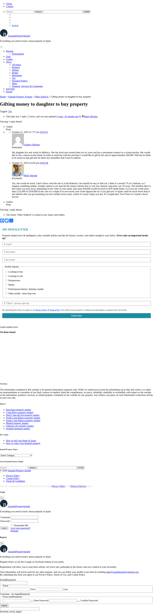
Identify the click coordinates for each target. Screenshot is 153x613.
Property (16, 67)
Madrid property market (17, 423)
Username (5, 517)
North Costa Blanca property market (23, 418)
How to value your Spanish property (23, 443)
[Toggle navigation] (1, 46)
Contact (9, 6)
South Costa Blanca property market (23, 420)
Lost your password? (20, 528)
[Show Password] (32, 601)
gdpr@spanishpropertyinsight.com (122, 572)
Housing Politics (19, 81)
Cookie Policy (12, 478)
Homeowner (14, 280)
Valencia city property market (20, 426)
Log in (15, 25)
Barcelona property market (18, 409)
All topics (16, 64)
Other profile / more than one (22, 293)
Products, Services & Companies (27, 86)
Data (8, 56)
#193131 (44, 132)
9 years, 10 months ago (67, 116)
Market (15, 70)
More (14, 83)
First (33, 589)
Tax (14, 78)
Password (5, 521)
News (9, 62)
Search (9, 91)
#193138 (44, 163)
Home (3, 96)
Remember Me (21, 525)
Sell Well (10, 89)
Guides (9, 59)
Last (66, 589)
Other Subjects (41, 96)
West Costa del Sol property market (22, 415)
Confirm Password (89, 600)
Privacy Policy (41, 310)
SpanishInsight (19, 36)
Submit (4, 605)
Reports (9, 51)
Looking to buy (15, 271)
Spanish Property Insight (19, 470)
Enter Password (41, 600)
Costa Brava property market (19, 412)
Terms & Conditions (15, 481)
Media (11, 284)
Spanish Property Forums (20, 96)
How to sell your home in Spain (21, 440)
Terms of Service (78, 486)
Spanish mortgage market (18, 428)
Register (14, 531)
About (9, 3)
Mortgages (17, 75)
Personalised (18, 54)
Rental (15, 72)
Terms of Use (55, 310)
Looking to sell (15, 276)
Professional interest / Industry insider (26, 289)
